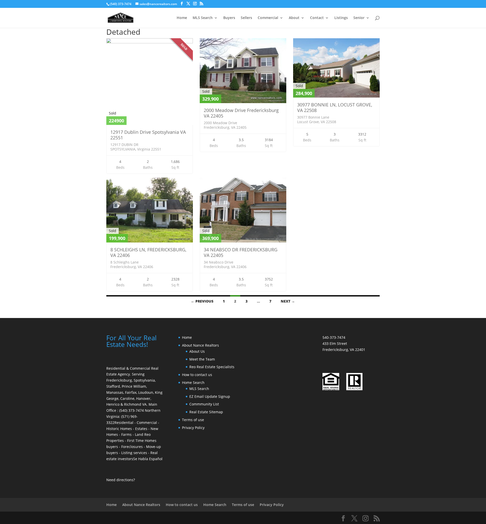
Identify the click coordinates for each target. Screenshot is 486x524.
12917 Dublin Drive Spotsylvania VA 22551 (148, 135)
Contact (317, 18)
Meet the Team (202, 359)
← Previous (202, 301)
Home (182, 18)
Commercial (268, 18)
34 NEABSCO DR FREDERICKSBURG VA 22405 (240, 252)
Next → (288, 301)
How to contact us (197, 374)
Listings (341, 18)
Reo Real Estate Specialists (211, 366)
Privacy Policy (193, 427)
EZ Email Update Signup (209, 396)
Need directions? (120, 479)
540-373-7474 (333, 337)
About (294, 18)
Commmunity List (204, 404)
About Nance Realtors (200, 345)
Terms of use (193, 419)
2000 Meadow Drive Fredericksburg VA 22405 (241, 113)
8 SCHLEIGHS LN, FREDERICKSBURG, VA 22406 (148, 252)
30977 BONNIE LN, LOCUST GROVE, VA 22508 (334, 107)
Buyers (229, 18)
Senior (358, 18)
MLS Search (203, 18)
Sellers (246, 18)
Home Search (193, 382)
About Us (197, 351)
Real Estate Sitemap (206, 411)
